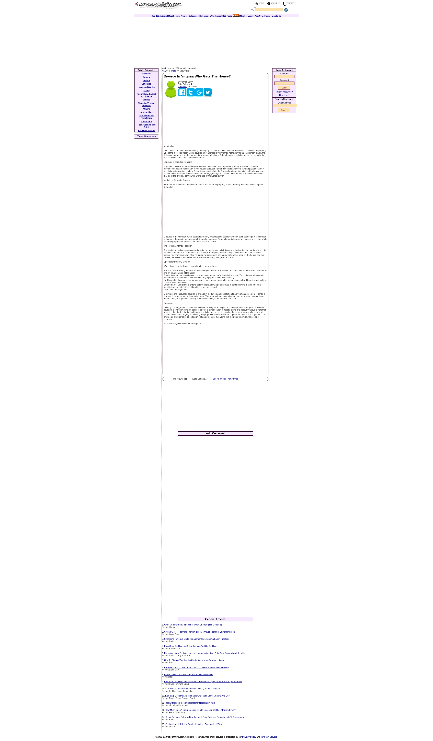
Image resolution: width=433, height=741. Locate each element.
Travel (147, 90)
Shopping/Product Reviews (146, 104)
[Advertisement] (216, 41)
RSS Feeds (227, 16)
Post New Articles (262, 16)
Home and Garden (146, 87)
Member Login (246, 16)
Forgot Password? (284, 92)
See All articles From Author (225, 379)
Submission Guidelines (210, 16)
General (173, 71)
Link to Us (276, 16)
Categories (194, 16)
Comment (182, 86)
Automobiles (146, 112)
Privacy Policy (249, 737)
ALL (164, 71)
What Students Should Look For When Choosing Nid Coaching (193, 625)
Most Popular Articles (177, 16)
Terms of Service (269, 737)
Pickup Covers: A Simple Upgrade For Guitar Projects (188, 674)
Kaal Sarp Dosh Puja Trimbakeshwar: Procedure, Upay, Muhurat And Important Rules (203, 681)
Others (146, 109)
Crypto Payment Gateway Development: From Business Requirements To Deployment (204, 717)
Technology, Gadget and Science (146, 95)
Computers (146, 121)
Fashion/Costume (146, 130)
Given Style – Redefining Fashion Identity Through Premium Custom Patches (199, 632)
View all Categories (146, 136)
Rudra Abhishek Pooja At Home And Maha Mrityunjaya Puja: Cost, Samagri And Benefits (204, 653)
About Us (275, 3)
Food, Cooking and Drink (146, 126)
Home (261, 3)
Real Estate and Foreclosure (146, 117)
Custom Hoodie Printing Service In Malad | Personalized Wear (193, 724)
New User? (284, 95)
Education (146, 84)
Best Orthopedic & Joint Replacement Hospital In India (190, 703)
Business (146, 74)
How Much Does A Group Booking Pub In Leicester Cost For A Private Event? (200, 710)
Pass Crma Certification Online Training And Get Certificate (191, 646)
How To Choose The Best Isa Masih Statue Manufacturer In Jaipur (194, 660)
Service (146, 100)
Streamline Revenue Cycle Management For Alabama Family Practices (196, 639)
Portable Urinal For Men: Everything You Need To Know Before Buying (196, 667)
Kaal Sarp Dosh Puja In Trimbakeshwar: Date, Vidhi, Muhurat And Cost (197, 696)
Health (146, 80)
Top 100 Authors (159, 16)
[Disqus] (215, 482)
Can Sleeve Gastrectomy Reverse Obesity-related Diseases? (193, 689)
